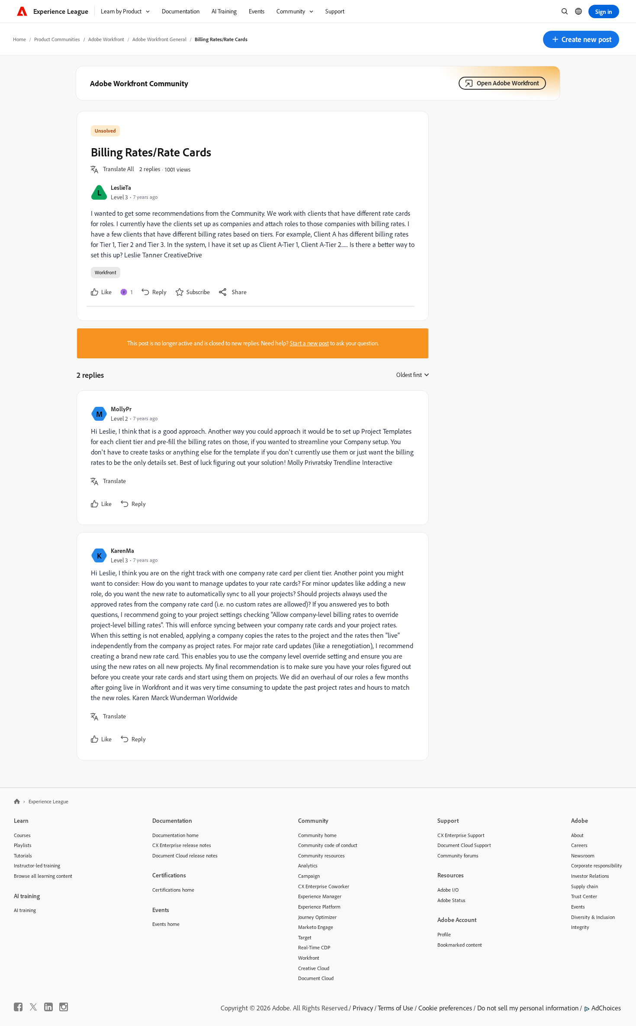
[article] (250, 458)
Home (19, 39)
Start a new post (309, 343)
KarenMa (122, 550)
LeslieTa (121, 187)
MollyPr (121, 408)
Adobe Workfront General (159, 39)
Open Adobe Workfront (508, 83)
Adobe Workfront (106, 39)
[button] (581, 39)
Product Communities (57, 39)
